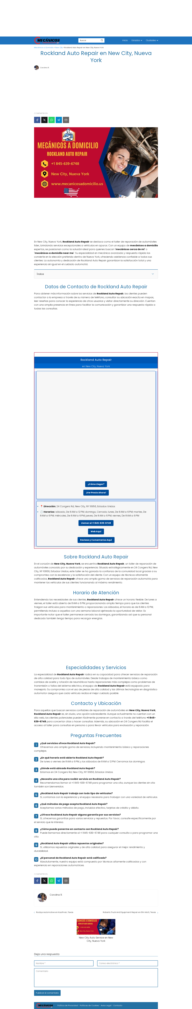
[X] (44, 120)
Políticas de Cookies (89, 1005)
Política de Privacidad (67, 1005)
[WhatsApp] (51, 120)
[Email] (66, 120)
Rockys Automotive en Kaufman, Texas (54, 912)
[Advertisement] (78, 18)
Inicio (125, 40)
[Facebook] (37, 120)
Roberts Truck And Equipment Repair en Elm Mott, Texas (129, 912)
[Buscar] (101, 40)
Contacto (117, 1005)
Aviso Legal (106, 1005)
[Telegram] (59, 120)
